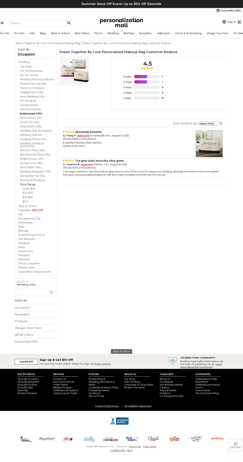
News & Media (168, 390)
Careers (164, 387)
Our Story (129, 378)
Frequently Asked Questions (99, 392)
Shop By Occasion (28, 378)
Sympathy (145, 33)
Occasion (26, 54)
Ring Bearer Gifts (30, 126)
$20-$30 (28, 193)
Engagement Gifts (31, 92)
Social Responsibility (171, 384)
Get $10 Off (26, 361)
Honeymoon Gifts (31, 163)
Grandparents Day (29, 218)
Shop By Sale (25, 387)
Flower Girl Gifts (29, 122)
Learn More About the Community (201, 365)
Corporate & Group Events (34, 271)
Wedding (113, 33)
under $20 (29, 188)
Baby (43, 33)
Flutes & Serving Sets (33, 83)
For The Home (29, 75)
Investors (165, 393)
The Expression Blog (207, 393)
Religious (24, 243)
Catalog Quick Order (65, 393)
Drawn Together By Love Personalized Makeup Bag (102, 52)
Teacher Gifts (26, 267)
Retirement (25, 251)
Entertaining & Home (31, 234)
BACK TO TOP (120, 351)
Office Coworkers (29, 263)
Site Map (22, 390)
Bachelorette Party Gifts (35, 154)
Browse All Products (32, 180)
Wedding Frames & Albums (37, 79)
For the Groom (29, 105)
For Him (19, 33)
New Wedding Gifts (32, 96)
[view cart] (239, 22)
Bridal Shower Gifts (31, 158)
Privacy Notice (102, 363)
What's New (24, 334)
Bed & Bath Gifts (30, 167)
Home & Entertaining (188, 33)
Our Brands (166, 381)
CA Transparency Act (172, 396)
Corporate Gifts (26, 341)
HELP (130, 450)
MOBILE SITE (117, 450)
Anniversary (25, 222)
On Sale (238, 33)
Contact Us (59, 378)
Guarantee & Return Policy (104, 387)
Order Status (60, 384)
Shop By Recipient (28, 381)
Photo (98, 33)
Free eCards (202, 390)
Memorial (24, 259)
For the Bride (28, 100)
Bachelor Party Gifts (32, 150)
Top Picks (26, 66)
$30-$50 (28, 197)
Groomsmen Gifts (31, 117)
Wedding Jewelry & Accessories (32, 145)
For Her (4, 33)
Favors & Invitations (32, 88)
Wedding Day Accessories (36, 130)
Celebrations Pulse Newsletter (206, 380)
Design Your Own (217, 33)
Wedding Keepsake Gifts (35, 171)
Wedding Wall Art (31, 135)
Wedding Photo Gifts (33, 139)
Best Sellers (82, 33)
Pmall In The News (134, 387)
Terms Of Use (96, 396)
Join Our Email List (63, 381)
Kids (32, 33)
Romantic (24, 255)
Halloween (163, 33)
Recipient (22, 314)
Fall (20, 214)
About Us (165, 378)
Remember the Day (32, 176)
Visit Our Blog (132, 381)
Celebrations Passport (65, 390)
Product (21, 321)
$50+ (26, 201)
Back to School (60, 33)
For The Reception (31, 70)
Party (21, 247)
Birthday (129, 33)
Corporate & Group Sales (138, 384)
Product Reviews (27, 393)
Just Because (26, 239)
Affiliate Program (62, 387)
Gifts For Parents (30, 109)
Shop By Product (27, 384)
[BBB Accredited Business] (119, 424)
